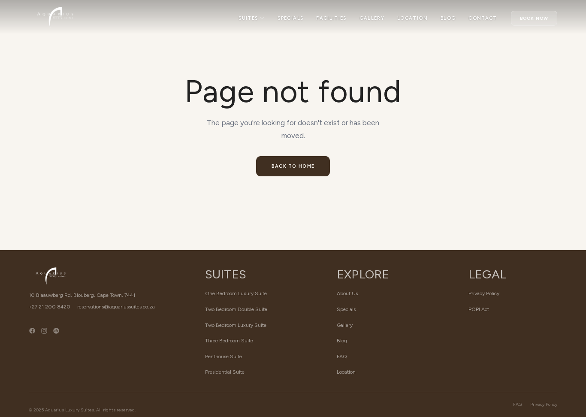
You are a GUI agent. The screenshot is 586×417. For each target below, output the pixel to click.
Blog (448, 18)
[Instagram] (44, 336)
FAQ (342, 357)
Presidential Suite (225, 372)
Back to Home (293, 166)
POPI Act (478, 309)
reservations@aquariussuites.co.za (116, 307)
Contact (482, 18)
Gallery (371, 18)
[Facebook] (32, 336)
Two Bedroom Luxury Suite (235, 325)
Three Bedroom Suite (229, 341)
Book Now (534, 18)
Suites (248, 18)
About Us (347, 293)
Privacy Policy (483, 293)
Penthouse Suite (223, 357)
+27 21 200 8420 (49, 307)
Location (412, 18)
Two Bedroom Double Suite (236, 309)
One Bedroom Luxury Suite (236, 293)
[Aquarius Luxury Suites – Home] (55, 17)
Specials (290, 18)
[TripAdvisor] (56, 336)
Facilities (331, 18)
